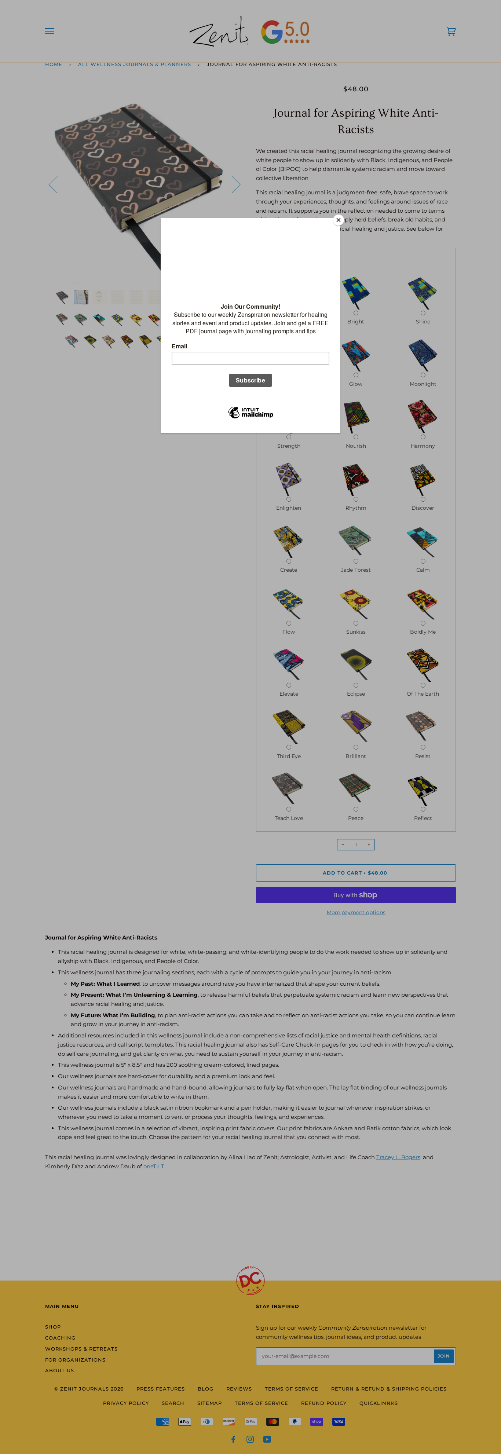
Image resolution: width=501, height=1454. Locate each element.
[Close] (338, 220)
